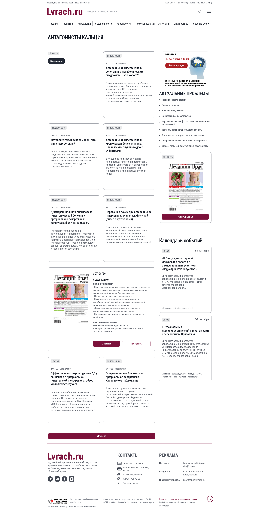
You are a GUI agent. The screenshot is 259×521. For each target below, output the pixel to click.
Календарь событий (180, 240)
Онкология (164, 23)
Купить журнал (185, 217)
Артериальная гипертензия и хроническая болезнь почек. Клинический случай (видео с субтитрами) (124, 145)
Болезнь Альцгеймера (173, 110)
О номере (106, 344)
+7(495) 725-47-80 (131, 479)
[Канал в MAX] (72, 478)
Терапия (53, 23)
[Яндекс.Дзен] (65, 478)
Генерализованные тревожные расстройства (184, 140)
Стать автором (130, 483)
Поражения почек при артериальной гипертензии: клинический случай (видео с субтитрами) (129, 215)
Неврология (84, 23)
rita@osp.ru (189, 466)
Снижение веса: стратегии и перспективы (183, 135)
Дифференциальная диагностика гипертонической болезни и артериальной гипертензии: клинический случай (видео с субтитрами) (71, 217)
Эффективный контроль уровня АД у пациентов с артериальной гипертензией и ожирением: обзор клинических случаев (74, 378)
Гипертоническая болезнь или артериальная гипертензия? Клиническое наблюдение (124, 376)
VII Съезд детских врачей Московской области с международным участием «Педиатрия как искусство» (179, 263)
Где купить (136, 344)
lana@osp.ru (190, 474)
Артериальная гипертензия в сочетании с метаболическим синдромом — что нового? (124, 71)
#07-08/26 (168, 157)
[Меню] (209, 11)
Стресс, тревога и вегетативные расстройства (185, 146)
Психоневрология (145, 23)
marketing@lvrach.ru (194, 480)
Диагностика (181, 23)
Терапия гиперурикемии (174, 99)
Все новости (56, 61)
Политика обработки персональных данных (178, 499)
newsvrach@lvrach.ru (133, 474)
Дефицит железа (170, 105)
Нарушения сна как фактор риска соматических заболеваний (186, 123)
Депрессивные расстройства (176, 116)
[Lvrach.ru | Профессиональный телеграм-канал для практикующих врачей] (51, 478)
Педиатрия (68, 23)
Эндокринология (103, 23)
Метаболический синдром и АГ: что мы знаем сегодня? (73, 141)
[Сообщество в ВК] (58, 478)
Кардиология (124, 23)
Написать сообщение (133, 463)
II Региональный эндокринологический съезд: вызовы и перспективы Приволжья (185, 330)
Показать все (199, 23)
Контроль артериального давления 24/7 (182, 129)
